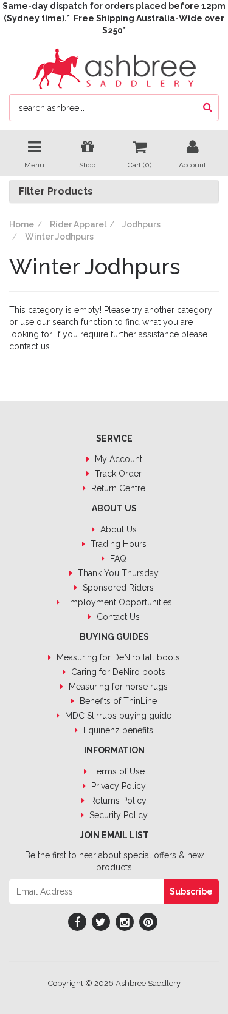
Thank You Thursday (117, 573)
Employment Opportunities (117, 602)
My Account (117, 459)
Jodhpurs (141, 224)
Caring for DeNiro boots (117, 672)
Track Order (117, 473)
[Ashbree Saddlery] (114, 67)
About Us (117, 529)
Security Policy (117, 815)
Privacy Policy (117, 786)
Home (21, 224)
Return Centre (117, 488)
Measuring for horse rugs (117, 686)
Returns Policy (117, 800)
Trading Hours (117, 544)
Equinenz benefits (117, 730)
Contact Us (117, 617)
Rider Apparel (78, 224)
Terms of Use (117, 771)
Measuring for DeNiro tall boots (117, 657)
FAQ (117, 558)
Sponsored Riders (117, 588)
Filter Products (56, 191)
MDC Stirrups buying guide (117, 715)
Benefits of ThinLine (117, 701)
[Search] (207, 107)
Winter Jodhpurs (59, 236)
